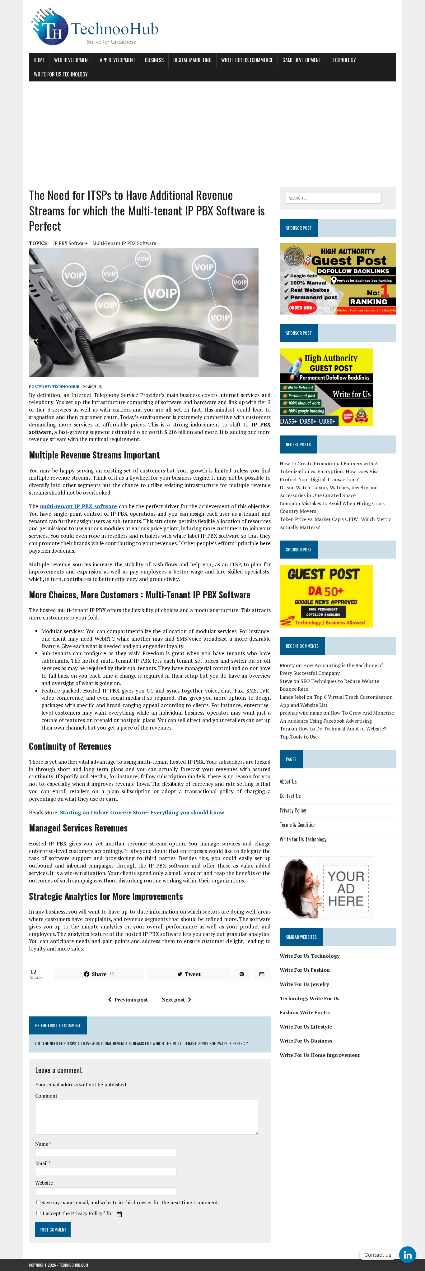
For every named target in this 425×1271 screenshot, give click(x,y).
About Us (288, 781)
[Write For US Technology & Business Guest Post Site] (212, 26)
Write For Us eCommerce (247, 60)
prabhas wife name (301, 712)
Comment (46, 1095)
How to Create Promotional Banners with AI (330, 463)
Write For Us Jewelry (304, 984)
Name (42, 1143)
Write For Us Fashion (305, 969)
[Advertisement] (212, 134)
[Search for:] (334, 197)
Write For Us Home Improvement (320, 1055)
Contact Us (290, 795)
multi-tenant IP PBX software (124, 243)
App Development (117, 60)
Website (44, 1182)
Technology (343, 60)
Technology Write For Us (309, 998)
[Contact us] (407, 1254)
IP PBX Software (70, 243)
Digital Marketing (192, 60)
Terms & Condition (297, 824)
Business (154, 60)
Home (39, 60)
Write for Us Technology (61, 74)
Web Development (72, 60)
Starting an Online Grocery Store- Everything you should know (142, 812)
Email (42, 1163)
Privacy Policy (86, 1213)
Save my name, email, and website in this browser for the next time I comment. (130, 1202)
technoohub (65, 386)
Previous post (131, 999)
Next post (173, 999)
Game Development (302, 60)
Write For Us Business (306, 1040)
